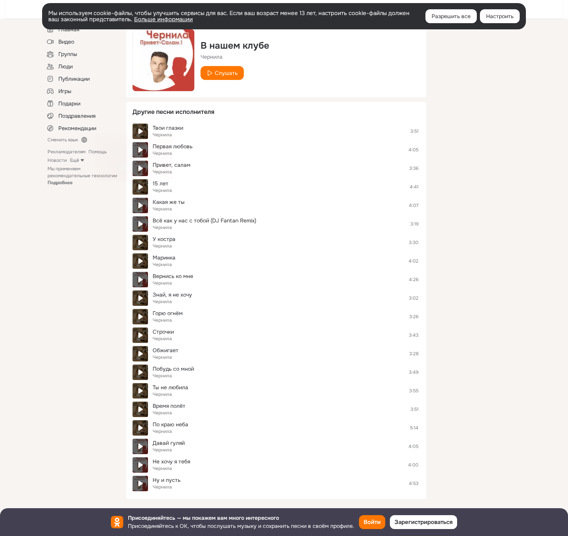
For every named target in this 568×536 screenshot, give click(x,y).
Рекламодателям (66, 152)
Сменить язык (63, 140)
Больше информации (163, 19)
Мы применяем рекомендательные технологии (82, 176)
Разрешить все (451, 16)
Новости (57, 160)
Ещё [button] (74, 160)
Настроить (500, 16)
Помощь (97, 152)
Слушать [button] (226, 73)
